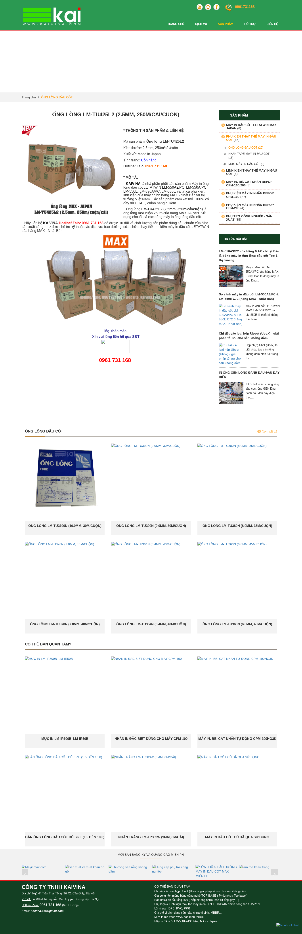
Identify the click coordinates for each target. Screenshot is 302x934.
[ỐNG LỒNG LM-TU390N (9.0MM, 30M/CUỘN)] (145, 445)
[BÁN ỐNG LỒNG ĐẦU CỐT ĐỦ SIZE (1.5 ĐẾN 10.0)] (63, 757)
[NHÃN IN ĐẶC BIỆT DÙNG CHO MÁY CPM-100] (146, 658)
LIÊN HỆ (272, 24)
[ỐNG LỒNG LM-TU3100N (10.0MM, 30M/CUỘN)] (65, 480)
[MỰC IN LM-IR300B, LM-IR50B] (49, 658)
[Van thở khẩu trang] (221, 867)
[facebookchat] (287, 925)
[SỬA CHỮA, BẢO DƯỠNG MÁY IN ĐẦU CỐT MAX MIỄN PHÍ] (177, 871)
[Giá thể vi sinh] (264, 867)
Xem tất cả (269, 431)
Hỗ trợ (250, 24)
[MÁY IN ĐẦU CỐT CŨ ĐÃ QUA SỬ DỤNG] (228, 757)
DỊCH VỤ (201, 24)
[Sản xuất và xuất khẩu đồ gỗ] (47, 869)
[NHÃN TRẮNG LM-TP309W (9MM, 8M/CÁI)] (143, 757)
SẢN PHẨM (225, 24)
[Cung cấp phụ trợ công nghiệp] (134, 869)
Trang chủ (175, 24)
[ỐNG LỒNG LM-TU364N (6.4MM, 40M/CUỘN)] (145, 544)
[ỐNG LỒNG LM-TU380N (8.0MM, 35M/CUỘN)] (232, 445)
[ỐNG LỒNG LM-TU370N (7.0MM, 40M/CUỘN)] (59, 544)
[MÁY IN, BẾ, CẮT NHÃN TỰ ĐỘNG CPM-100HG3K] (235, 658)
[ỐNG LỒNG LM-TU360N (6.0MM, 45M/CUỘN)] (232, 544)
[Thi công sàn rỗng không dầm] (90, 869)
